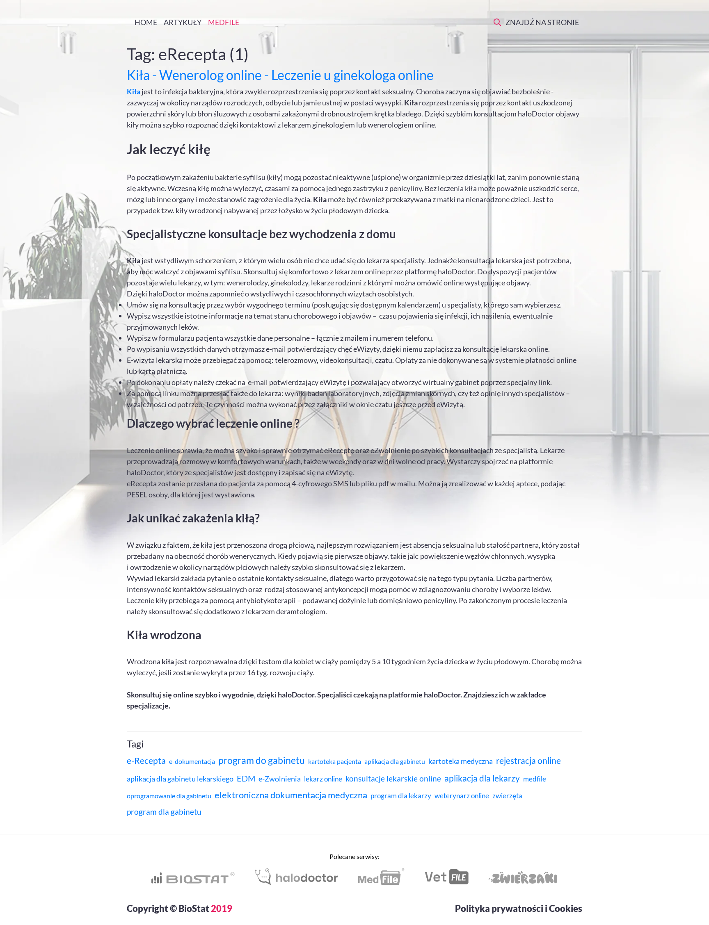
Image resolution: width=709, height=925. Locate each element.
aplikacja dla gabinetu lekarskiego (180, 778)
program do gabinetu (261, 760)
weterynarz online (462, 795)
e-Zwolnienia (279, 778)
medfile (534, 779)
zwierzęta (507, 795)
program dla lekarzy (401, 795)
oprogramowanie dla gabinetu (169, 796)
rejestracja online (528, 760)
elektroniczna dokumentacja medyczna (291, 794)
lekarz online (323, 779)
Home (145, 22)
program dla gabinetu (164, 811)
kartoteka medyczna (460, 761)
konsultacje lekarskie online (393, 778)
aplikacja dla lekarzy (482, 778)
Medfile (223, 22)
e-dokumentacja (192, 761)
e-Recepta (146, 760)
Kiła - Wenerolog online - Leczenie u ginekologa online (280, 75)
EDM (246, 778)
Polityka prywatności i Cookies (518, 908)
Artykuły (182, 22)
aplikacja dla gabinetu (394, 761)
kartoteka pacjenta (334, 761)
